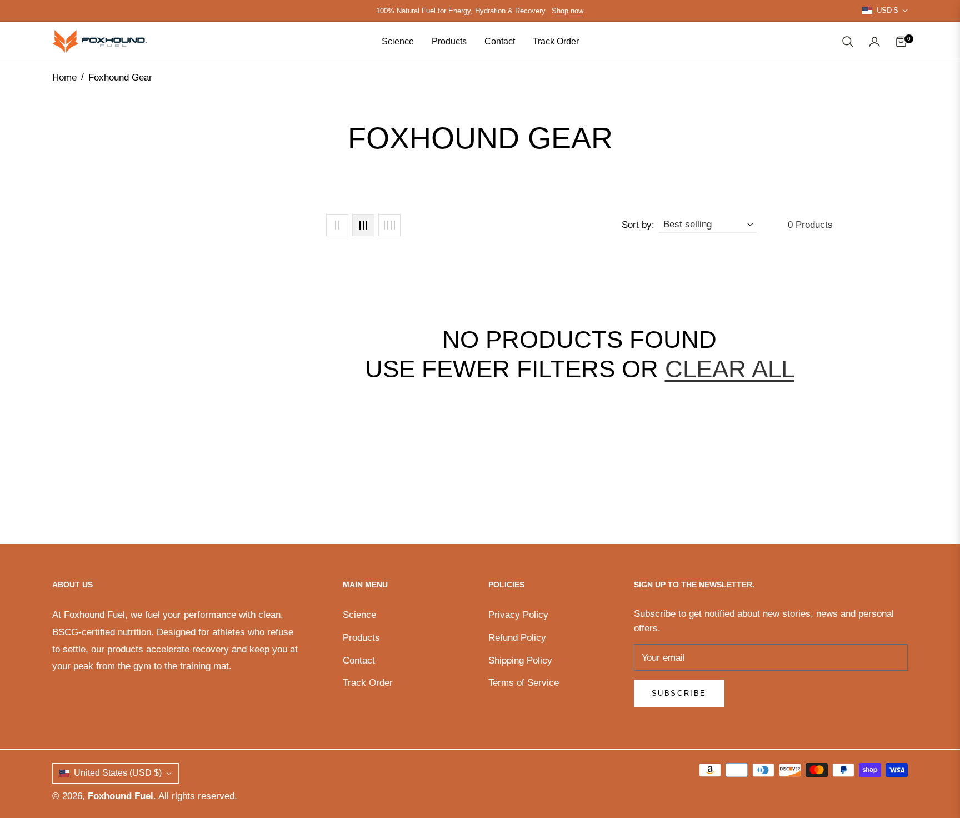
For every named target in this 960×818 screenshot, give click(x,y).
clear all (729, 368)
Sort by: (638, 225)
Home (64, 77)
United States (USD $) (118, 772)
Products (361, 637)
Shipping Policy (520, 660)
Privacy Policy (518, 615)
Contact (359, 660)
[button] (847, 42)
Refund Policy (517, 637)
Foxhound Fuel (120, 796)
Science (359, 615)
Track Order (368, 682)
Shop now (567, 11)
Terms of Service (523, 682)
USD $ (887, 10)
